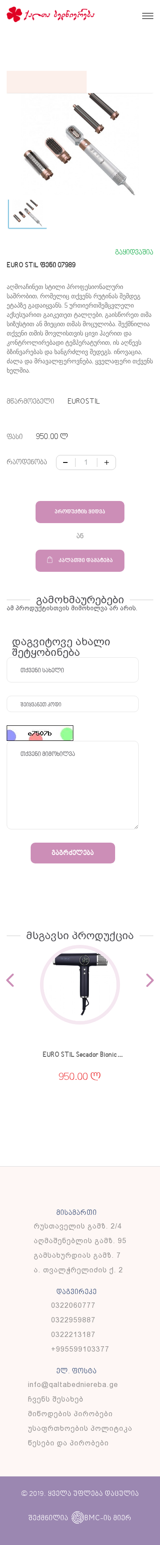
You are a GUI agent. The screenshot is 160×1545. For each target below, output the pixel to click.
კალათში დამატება (86, 561)
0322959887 (73, 1320)
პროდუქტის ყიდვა (80, 512)
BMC (92, 1518)
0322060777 (73, 1305)
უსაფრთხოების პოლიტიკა (80, 1428)
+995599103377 (80, 1349)
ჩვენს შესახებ (56, 1399)
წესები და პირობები (68, 1443)
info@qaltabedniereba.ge (73, 1384)
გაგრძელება (73, 853)
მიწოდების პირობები (70, 1414)
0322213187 (73, 1334)
